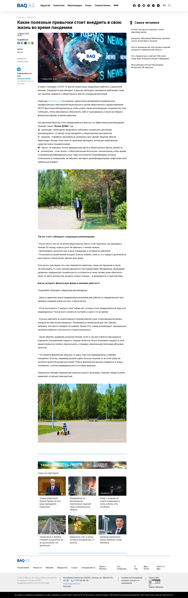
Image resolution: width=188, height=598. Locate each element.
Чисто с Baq (161, 567)
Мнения (49, 567)
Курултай (45, 5)
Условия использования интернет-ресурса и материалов (131, 580)
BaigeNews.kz (54, 101)
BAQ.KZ (20, 52)
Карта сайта (154, 578)
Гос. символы (121, 567)
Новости (30, 17)
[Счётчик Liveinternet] (154, 581)
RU (164, 5)
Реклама (67, 586)
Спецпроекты (88, 567)
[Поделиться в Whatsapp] (29, 43)
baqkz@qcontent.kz (71, 584)
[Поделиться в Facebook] (18, 43)
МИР (116, 5)
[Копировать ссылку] (32, 43)
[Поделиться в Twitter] (25, 43)
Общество (62, 567)
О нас (136, 567)
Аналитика (58, 5)
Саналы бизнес (102, 5)
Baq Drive (146, 567)
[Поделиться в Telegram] (22, 43)
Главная (20, 17)
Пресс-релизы (103, 567)
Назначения (23, 567)
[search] (169, 5)
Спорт (88, 5)
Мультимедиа (75, 5)
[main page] (26, 6)
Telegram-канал (24, 78)
